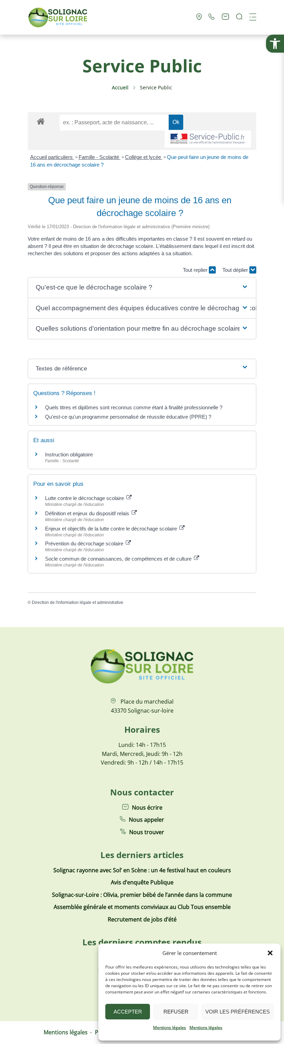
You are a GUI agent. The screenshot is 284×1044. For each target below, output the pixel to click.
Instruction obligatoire (69, 454)
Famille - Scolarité (100, 157)
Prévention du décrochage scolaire (85, 543)
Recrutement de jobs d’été (142, 919)
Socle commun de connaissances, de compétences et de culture (119, 559)
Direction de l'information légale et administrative (77, 602)
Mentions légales (169, 1027)
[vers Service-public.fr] (208, 139)
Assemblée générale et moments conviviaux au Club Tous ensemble (142, 907)
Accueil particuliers (52, 157)
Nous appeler (146, 819)
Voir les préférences (237, 1012)
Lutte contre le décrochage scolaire (85, 498)
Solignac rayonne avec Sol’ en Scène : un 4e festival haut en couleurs (142, 870)
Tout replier (196, 270)
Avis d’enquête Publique (142, 882)
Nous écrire (147, 807)
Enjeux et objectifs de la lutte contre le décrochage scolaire (111, 529)
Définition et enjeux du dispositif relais (88, 513)
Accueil (120, 87)
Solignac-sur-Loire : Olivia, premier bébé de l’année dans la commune (142, 895)
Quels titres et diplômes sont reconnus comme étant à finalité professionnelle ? (133, 407)
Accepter (128, 1012)
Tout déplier (235, 270)
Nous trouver (146, 832)
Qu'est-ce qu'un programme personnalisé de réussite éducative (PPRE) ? (128, 417)
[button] (275, 44)
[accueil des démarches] (40, 121)
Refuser (175, 1012)
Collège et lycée (143, 157)
